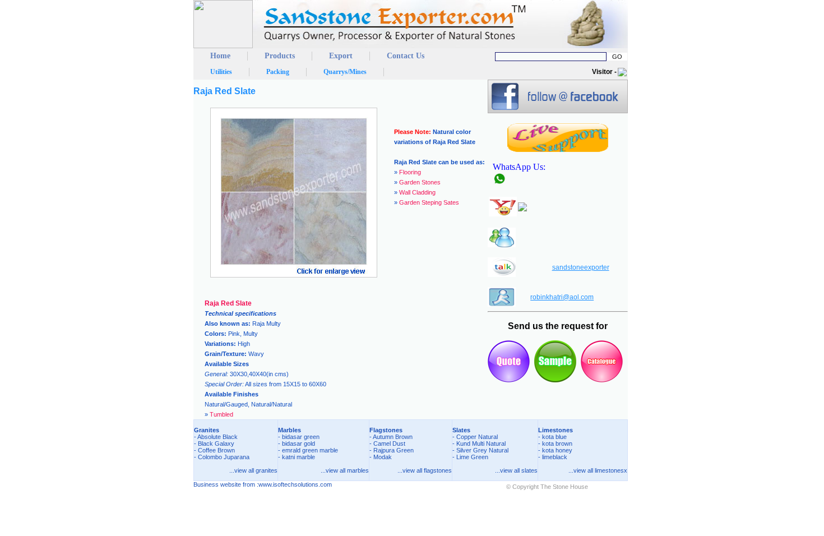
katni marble (298, 457)
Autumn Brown (393, 436)
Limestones (555, 430)
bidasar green (301, 436)
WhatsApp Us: (521, 167)
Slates (461, 430)
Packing (277, 72)
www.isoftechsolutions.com (295, 484)
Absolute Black (217, 436)
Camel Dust (389, 443)
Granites (206, 430)
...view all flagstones (424, 470)
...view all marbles (345, 470)
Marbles (289, 430)
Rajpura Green (393, 450)
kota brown (557, 443)
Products (280, 56)
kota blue (554, 436)
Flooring (410, 172)
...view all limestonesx (597, 470)
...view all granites (253, 470)
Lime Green (472, 457)
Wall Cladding (417, 192)
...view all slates (516, 470)
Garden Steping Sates (429, 202)
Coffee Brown (216, 450)
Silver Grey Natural (482, 450)
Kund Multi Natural (481, 443)
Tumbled (221, 414)
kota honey (557, 450)
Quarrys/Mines (345, 72)
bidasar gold (298, 443)
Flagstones (385, 430)
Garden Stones (420, 182)
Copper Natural (477, 436)
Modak (382, 457)
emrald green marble (310, 450)
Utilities (221, 72)
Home (220, 56)
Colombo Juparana (223, 457)
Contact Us (405, 56)
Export (341, 56)
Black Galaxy (216, 443)
